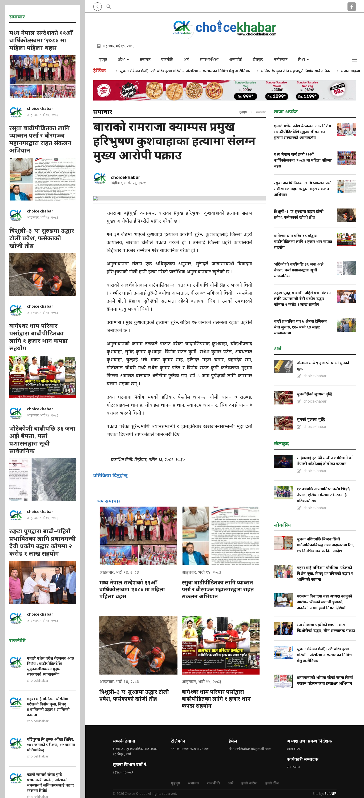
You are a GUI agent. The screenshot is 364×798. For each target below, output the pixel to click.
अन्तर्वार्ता (235, 59)
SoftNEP (331, 793)
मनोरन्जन (281, 59)
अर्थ (186, 59)
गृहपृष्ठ (103, 59)
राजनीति (167, 59)
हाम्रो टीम (272, 782)
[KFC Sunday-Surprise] (224, 90)
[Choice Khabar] (224, 37)
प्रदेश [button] (122, 59)
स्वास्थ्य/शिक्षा (209, 59)
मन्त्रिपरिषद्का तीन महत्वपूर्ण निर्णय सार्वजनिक (271, 70)
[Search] (108, 5)
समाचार (145, 59)
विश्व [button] (302, 59)
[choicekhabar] (100, 178)
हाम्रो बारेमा (249, 782)
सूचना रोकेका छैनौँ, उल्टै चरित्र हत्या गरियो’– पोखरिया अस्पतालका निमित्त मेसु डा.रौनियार (161, 70)
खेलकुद (258, 59)
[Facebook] (351, 5)
